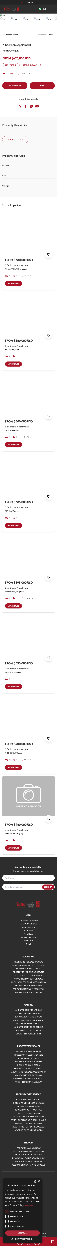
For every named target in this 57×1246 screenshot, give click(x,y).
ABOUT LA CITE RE (28, 923)
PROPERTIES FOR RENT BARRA (28, 992)
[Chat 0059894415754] (40, 9)
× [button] (39, 1181)
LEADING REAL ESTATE (28, 920)
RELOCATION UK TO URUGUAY (28, 1161)
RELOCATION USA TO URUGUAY (28, 1154)
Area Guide (28, 933)
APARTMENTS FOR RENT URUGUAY (28, 1116)
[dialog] (22, 1210)
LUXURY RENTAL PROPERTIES (28, 1033)
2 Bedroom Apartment (17, 265)
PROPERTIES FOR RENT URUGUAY (28, 978)
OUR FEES (28, 930)
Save (42, 85)
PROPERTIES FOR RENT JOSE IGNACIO (28, 982)
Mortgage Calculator (30, 65)
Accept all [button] (23, 1233)
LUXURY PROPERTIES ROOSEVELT (28, 1026)
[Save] (48, 254)
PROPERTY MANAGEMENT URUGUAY (28, 1151)
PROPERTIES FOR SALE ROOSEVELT (28, 972)
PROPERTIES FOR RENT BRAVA (28, 985)
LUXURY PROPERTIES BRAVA (28, 1023)
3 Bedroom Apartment (17, 507)
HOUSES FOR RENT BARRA (28, 1113)
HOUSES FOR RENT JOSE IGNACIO (28, 1103)
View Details (13, 283)
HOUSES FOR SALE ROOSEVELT (28, 1061)
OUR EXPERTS (28, 927)
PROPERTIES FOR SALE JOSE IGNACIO (28, 965)
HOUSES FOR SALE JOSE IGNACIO (28, 1054)
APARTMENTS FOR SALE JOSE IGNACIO (28, 1071)
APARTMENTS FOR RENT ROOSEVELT (28, 1126)
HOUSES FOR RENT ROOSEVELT (28, 1109)
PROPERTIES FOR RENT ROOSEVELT (29, 988)
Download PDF (15, 139)
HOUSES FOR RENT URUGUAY (28, 1099)
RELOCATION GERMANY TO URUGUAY (28, 1164)
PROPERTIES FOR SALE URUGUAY (28, 961)
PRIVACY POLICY (28, 937)
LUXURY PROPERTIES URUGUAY (28, 1010)
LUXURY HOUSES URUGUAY (28, 1013)
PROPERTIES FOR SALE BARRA (28, 975)
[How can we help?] (52, 1241)
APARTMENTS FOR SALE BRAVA (28, 1075)
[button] (22, 1239)
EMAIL (28, 944)
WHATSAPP (28, 940)
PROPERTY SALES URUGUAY (29, 1147)
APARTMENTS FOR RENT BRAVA (28, 1123)
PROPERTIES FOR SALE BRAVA (28, 968)
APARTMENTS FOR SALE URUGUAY (28, 1068)
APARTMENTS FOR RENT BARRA (28, 1130)
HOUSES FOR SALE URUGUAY (28, 1051)
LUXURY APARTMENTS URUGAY (28, 1016)
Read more (29, 1205)
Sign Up (48, 886)
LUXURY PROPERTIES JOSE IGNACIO (28, 1020)
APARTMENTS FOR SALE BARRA (28, 1081)
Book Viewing (10, 65)
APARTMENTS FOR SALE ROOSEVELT (28, 1078)
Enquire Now (15, 85)
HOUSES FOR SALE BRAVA (28, 1058)
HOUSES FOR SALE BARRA (28, 1065)
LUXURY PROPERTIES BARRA (28, 1030)
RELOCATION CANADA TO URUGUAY (28, 1158)
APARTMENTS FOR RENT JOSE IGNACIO (28, 1120)
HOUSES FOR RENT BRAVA (28, 1106)
